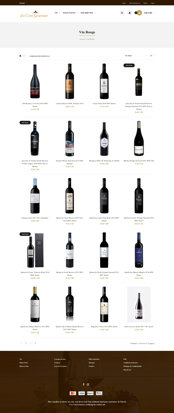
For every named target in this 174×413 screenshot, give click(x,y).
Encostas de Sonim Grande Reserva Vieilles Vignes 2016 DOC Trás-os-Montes (35, 163)
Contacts (57, 362)
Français (22, 3)
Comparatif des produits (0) (39, 56)
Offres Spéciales (94, 359)
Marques (92, 362)
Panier (145, 3)
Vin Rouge (91, 39)
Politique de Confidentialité (132, 366)
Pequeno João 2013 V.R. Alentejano (35, 218)
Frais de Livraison (60, 366)
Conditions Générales (130, 362)
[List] (24, 56)
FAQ (124, 359)
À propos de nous (60, 359)
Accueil (82, 39)
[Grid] (20, 56)
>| (35, 343)
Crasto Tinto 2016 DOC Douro (104, 103)
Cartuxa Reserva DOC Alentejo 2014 (69, 103)
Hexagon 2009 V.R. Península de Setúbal (104, 160)
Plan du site (127, 370)
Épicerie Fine (24, 366)
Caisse (152, 3)
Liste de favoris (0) (134, 3)
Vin (21, 359)
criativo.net (100, 404)
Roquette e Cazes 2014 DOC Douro (104, 326)
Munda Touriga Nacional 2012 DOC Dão (139, 160)
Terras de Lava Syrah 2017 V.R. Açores (139, 326)
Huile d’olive (24, 362)
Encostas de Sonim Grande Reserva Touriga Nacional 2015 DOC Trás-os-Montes (139, 106)
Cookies (91, 366)
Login (124, 3)
